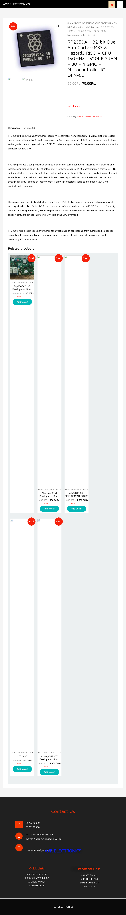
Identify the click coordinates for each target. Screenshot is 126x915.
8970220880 (33, 822)
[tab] (14, 128)
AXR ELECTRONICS (16, 4)
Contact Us (63, 811)
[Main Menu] (120, 4)
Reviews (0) (29, 128)
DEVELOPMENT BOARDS (87, 23)
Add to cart (22, 302)
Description (14, 128)
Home (70, 23)
